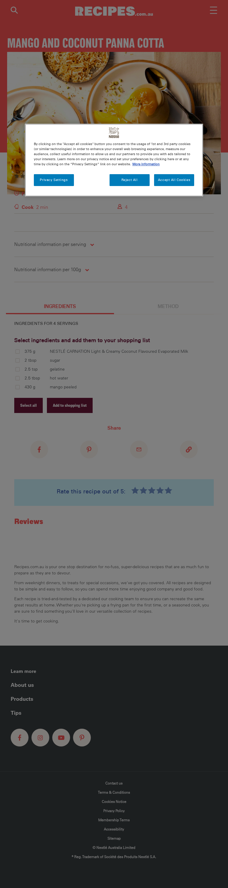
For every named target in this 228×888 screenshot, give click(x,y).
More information (146, 164)
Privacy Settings (54, 180)
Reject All (129, 180)
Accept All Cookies (174, 180)
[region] (114, 160)
